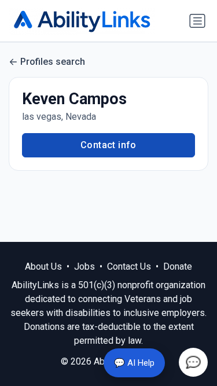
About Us (43, 266)
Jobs (84, 266)
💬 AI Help (134, 363)
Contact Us (129, 266)
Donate (177, 266)
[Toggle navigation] (197, 21)
